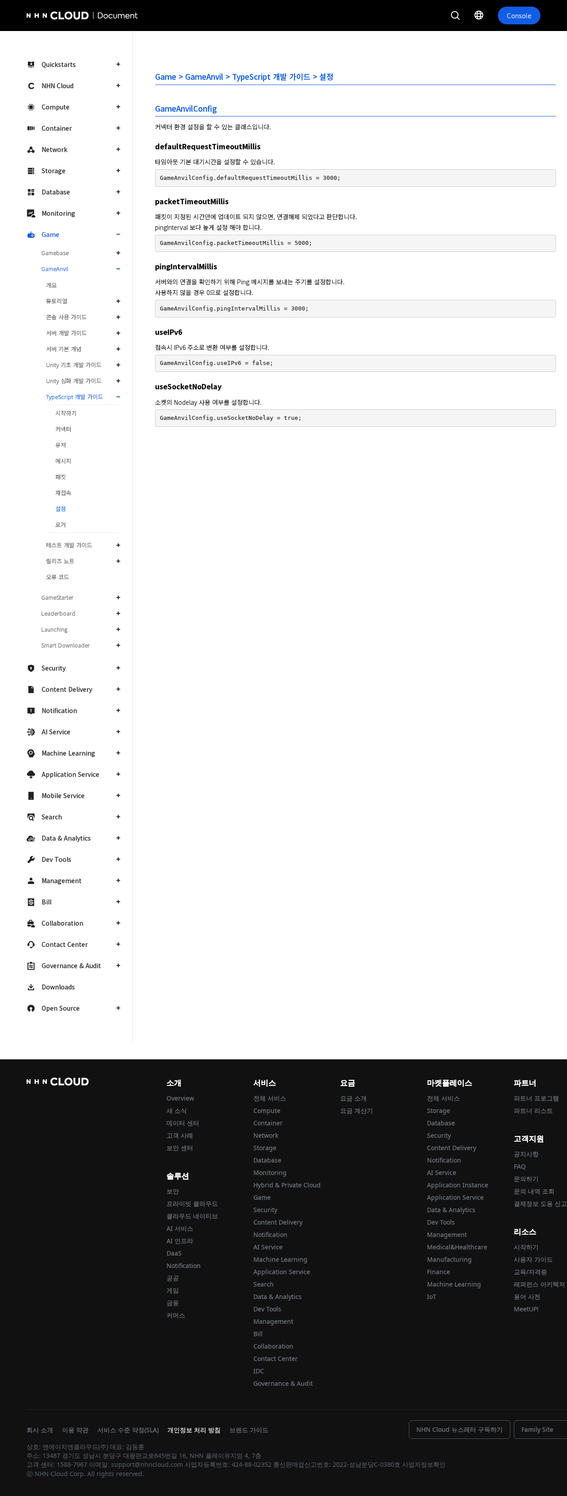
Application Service (70, 774)
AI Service (56, 731)
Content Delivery (67, 689)
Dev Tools (56, 859)
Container (57, 128)
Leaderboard (58, 613)
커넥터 (63, 429)
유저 (60, 445)
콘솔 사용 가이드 (66, 317)
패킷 (60, 477)
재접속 (63, 492)
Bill (46, 901)
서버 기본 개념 (64, 349)
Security (54, 667)
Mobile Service (63, 795)
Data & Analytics (66, 837)
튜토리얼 (56, 301)
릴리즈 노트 (60, 561)
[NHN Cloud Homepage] (51, 15)
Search (52, 816)
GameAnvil (54, 268)
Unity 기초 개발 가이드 (73, 364)
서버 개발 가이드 (66, 333)
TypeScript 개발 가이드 (74, 396)
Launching (54, 629)
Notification (59, 710)
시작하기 (66, 413)
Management (62, 880)
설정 (60, 508)
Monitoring (58, 213)
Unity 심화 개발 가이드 (73, 380)
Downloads (58, 986)
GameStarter (57, 597)
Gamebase (55, 252)
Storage (54, 170)
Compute (56, 106)
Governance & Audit (71, 965)
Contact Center (65, 944)
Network (54, 149)
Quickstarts (59, 64)
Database (56, 191)
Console (519, 15)
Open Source (61, 1008)
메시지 (63, 461)
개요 (51, 285)
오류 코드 (57, 577)
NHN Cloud (58, 85)
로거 (60, 524)
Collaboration (62, 923)
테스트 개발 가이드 (69, 545)
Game (50, 234)
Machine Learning (68, 752)
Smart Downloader (65, 645)
